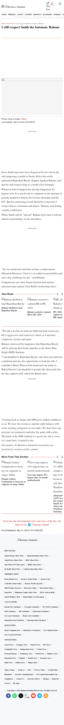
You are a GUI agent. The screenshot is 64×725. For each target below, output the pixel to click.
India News (11, 23)
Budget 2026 (32, 663)
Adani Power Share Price (13, 560)
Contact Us (20, 679)
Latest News (8, 645)
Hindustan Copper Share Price (26, 592)
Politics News (20, 663)
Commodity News (10, 649)
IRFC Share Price (32, 560)
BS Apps (16, 683)
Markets (37, 14)
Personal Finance (10, 654)
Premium (11, 14)
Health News (32, 658)
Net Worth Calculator (50, 607)
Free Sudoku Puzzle (51, 630)
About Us (21, 670)
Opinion (57, 14)
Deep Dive (8, 592)
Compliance (8, 679)
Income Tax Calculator (12, 607)
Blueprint (47, 14)
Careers (7, 683)
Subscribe (55, 679)
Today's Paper (9, 670)
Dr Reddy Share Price (12, 569)
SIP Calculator (24, 611)
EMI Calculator (10, 611)
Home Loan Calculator (31, 616)
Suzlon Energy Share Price (14, 556)
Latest (20, 14)
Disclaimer (8, 674)
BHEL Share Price (34, 565)
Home (3, 14)
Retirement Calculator (41, 611)
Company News (21, 645)
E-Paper (28, 14)
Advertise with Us (33, 679)
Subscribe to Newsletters (31, 630)
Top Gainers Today (46, 588)
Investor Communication (24, 674)
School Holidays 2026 (12, 597)
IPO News (46, 645)
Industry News (52, 654)
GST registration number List (46, 674)
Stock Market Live (11, 579)
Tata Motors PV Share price (14, 565)
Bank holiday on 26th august (33, 597)
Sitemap (46, 679)
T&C (29, 670)
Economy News (45, 658)
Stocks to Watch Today (29, 579)
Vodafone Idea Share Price (33, 569)
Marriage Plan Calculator (36, 620)
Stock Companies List (12, 630)
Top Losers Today (30, 588)
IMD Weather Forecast (12, 588)
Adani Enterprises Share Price (37, 556)
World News (39, 654)
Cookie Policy (53, 670)
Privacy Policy (39, 670)
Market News (35, 645)
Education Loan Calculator (14, 620)
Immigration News (26, 649)
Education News (10, 658)
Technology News (26, 654)
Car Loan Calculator (12, 616)
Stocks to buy (45, 579)
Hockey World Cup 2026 (34, 584)
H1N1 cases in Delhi (47, 592)
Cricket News (41, 649)
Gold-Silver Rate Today (13, 584)
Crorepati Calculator (31, 607)
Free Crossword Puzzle (12, 635)
